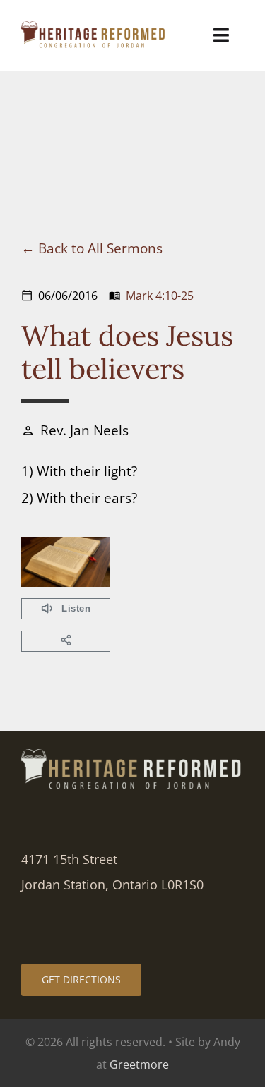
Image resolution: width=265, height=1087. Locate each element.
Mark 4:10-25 (160, 295)
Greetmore (139, 1064)
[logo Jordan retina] (94, 27)
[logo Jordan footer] (132, 755)
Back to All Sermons (100, 247)
